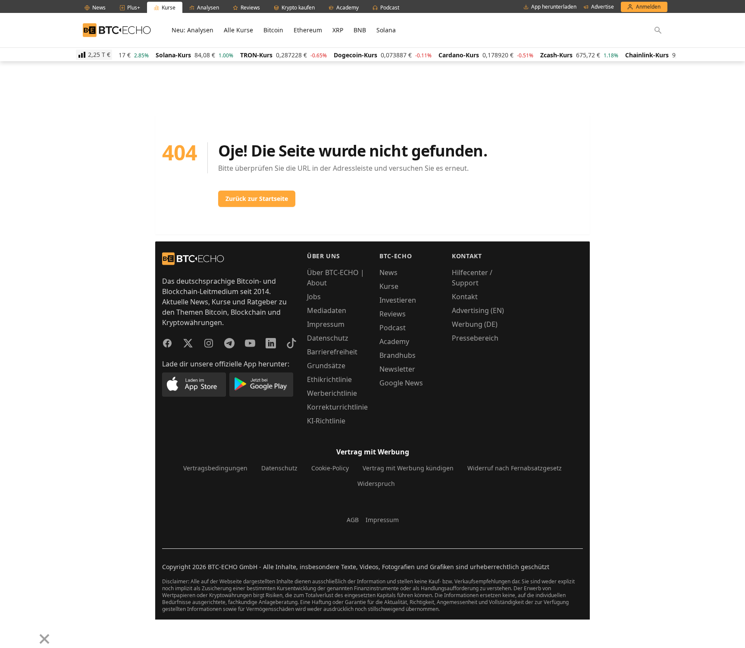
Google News (401, 383)
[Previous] (9, 632)
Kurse (388, 286)
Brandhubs (397, 355)
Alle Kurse (238, 30)
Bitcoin (273, 30)
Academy (394, 341)
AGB (353, 520)
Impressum (325, 324)
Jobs (314, 296)
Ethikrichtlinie (329, 379)
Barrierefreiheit (332, 352)
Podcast (392, 327)
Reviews (392, 314)
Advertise (602, 6)
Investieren (397, 300)
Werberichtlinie (332, 393)
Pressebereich (475, 338)
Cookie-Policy (330, 468)
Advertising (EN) (478, 310)
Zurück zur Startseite (256, 198)
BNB (360, 30)
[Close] (44, 638)
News (388, 272)
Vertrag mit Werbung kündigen (408, 468)
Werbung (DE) (475, 324)
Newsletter (397, 369)
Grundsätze (326, 365)
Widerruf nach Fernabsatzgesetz (514, 468)
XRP (337, 30)
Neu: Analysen (192, 30)
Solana (386, 30)
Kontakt (465, 296)
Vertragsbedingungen (215, 468)
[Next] (28, 632)
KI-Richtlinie (326, 421)
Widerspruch (376, 483)
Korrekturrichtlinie (337, 407)
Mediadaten (326, 310)
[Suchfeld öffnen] (658, 30)
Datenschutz (327, 338)
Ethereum (308, 30)
